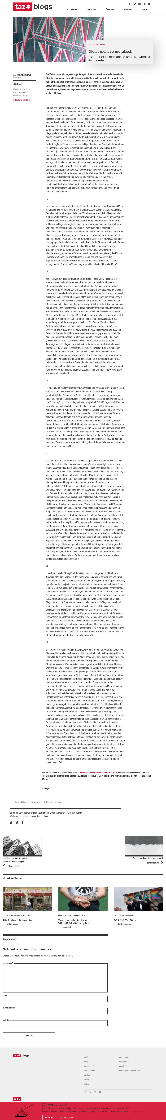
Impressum (123, 1057)
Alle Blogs (72, 9)
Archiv (86, 1079)
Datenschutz (124, 1061)
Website (6, 1020)
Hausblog (91, 9)
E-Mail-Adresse (9, 1008)
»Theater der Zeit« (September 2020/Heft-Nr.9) (97, 772)
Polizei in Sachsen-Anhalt (124, 915)
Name (5, 996)
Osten (86, 1084)
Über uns (110, 9)
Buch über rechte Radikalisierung (72, 915)
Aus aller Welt (89, 1070)
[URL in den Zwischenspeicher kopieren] (11, 822)
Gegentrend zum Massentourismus (17, 915)
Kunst (59, 802)
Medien (87, 1075)
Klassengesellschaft (36, 802)
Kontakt (128, 9)
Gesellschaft (89, 1066)
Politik (86, 1057)
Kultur (53, 802)
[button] (17, 822)
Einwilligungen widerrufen (129, 1070)
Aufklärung (23, 802)
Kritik (48, 802)
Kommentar (8, 963)
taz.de (145, 9)
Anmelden (123, 1066)
